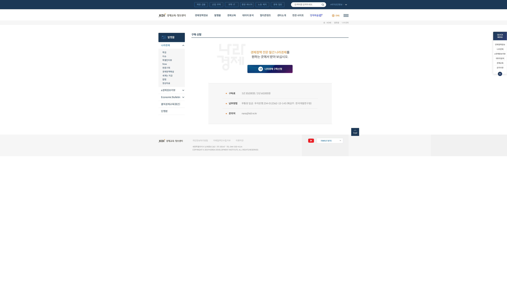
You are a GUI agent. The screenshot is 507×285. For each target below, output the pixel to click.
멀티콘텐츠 (265, 15)
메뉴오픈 (183, 45)
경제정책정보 (201, 15)
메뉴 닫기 (500, 74)
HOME (329, 23)
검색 (323, 4)
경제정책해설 (168, 71)
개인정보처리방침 (200, 140)
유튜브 (311, 140)
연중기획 (166, 67)
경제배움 (316, 15)
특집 (164, 52)
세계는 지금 (167, 75)
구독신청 (270, 69)
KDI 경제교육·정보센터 (172, 15)
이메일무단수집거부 (222, 140)
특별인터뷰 (167, 60)
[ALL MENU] (346, 15)
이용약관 (239, 140)
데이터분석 (500, 58)
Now (164, 64)
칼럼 (164, 79)
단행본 (164, 111)
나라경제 (345, 23)
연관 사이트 (298, 15)
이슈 (164, 56)
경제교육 (231, 15)
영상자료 (166, 83)
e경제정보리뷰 (168, 90)
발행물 (217, 15)
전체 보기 (338, 4)
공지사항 (500, 67)
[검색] (308, 4)
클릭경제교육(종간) (170, 104)
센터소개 (281, 15)
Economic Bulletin (170, 97)
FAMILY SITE (326, 141)
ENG (338, 15)
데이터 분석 (248, 15)
